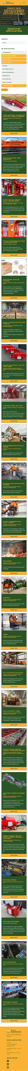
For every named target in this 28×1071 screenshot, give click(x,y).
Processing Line (6, 79)
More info (13, 133)
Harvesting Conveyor (7, 69)
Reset (4, 89)
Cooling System (6, 52)
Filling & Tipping (6, 59)
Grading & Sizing (6, 62)
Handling (4, 65)
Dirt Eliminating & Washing (9, 55)
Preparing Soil (6, 75)
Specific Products (7, 82)
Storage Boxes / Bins (7, 85)
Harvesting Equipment (8, 72)
